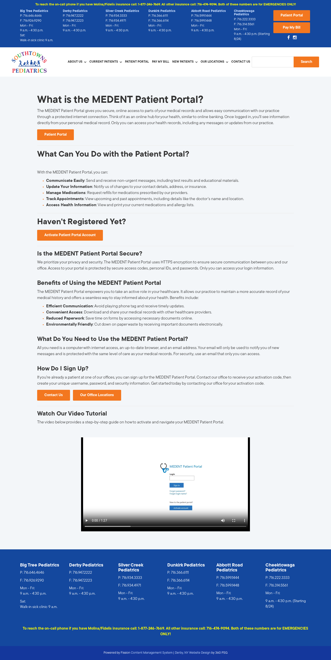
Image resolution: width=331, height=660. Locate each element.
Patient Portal (292, 15)
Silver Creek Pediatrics (122, 11)
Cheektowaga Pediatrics (244, 12)
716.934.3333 (118, 16)
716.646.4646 (32, 16)
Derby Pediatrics (75, 11)
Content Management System (151, 653)
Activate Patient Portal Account (70, 235)
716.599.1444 (203, 16)
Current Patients (103, 61)
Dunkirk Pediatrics (161, 11)
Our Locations (212, 61)
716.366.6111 (160, 16)
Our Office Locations (97, 395)
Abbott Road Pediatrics (208, 11)
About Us (75, 61)
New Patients (183, 61)
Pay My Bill (291, 28)
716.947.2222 (75, 16)
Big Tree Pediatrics (34, 11)
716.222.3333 (246, 19)
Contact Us (240, 61)
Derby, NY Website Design (193, 653)
